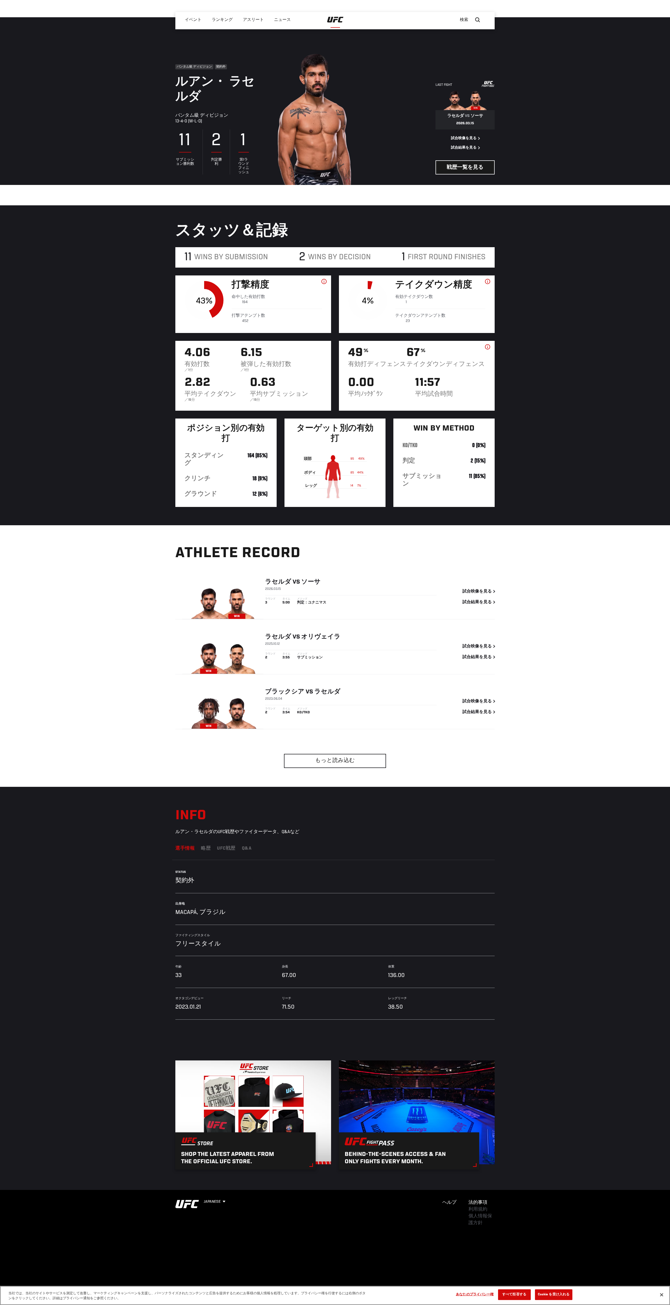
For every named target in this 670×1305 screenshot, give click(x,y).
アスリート (253, 20)
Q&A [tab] (247, 848)
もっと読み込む (335, 761)
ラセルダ (278, 582)
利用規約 (477, 1209)
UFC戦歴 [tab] (226, 848)
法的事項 (477, 1202)
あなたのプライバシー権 (475, 1294)
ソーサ (311, 582)
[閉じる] (661, 1295)
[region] (335, 1295)
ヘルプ (449, 1202)
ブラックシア (284, 692)
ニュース (282, 20)
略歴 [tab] (206, 848)
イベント (193, 20)
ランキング (222, 20)
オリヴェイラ (320, 637)
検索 (464, 20)
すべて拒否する (514, 1294)
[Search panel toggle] (477, 20)
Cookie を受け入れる (554, 1294)
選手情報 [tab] (185, 848)
